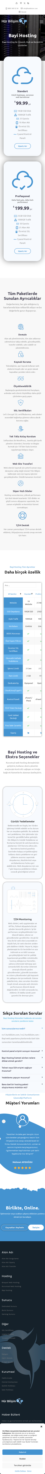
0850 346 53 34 (13, 8)
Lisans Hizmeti (8, 1334)
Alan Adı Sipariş (8, 1262)
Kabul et (22, 1452)
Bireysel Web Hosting (10, 1282)
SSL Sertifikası (8, 1330)
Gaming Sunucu (8, 1314)
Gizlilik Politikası (20, 1471)
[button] (41, 1426)
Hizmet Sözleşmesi (10, 1382)
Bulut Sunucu (7, 1310)
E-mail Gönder (8, 1362)
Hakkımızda (7, 1378)
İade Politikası (7, 1390)
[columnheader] (13, 593)
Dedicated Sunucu (9, 1306)
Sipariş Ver (22, 146)
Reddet (22, 1459)
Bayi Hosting (7, 1290)
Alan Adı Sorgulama (10, 1258)
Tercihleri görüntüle (22, 1465)
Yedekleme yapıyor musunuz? (16, 1077)
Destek (23, 12)
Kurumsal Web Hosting (11, 1286)
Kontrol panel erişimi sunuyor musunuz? (21, 1051)
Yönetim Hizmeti (8, 1338)
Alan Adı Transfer (9, 1266)
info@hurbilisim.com (30, 8)
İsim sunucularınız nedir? (13, 1028)
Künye (29, 1471)
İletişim (5, 1354)
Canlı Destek (7, 1358)
